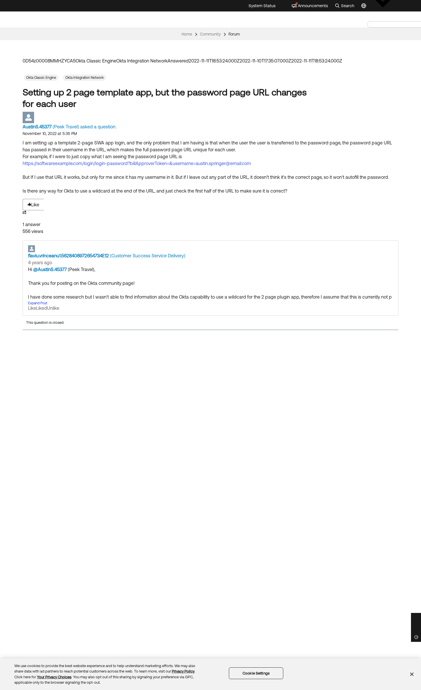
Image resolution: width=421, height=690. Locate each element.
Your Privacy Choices (54, 677)
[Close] (412, 674)
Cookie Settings (256, 673)
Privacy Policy (183, 671)
